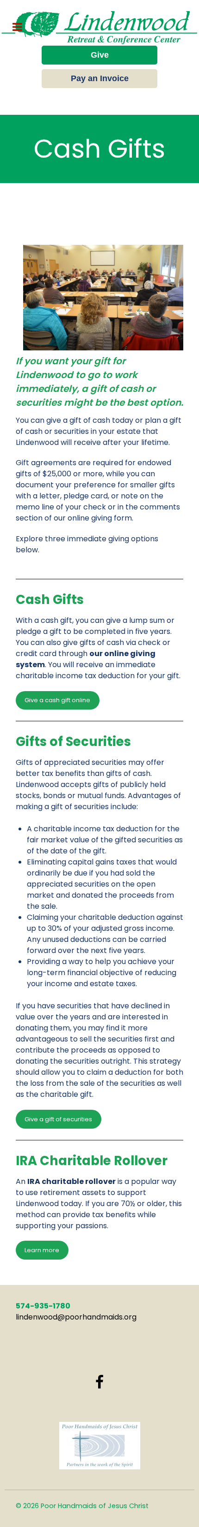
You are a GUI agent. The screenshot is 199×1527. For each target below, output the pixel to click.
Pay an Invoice (100, 78)
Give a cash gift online (57, 700)
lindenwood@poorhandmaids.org (76, 1317)
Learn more (42, 1250)
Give (100, 54)
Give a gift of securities (58, 1119)
